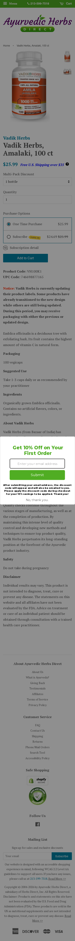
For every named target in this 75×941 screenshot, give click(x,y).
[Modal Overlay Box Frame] (37, 470)
